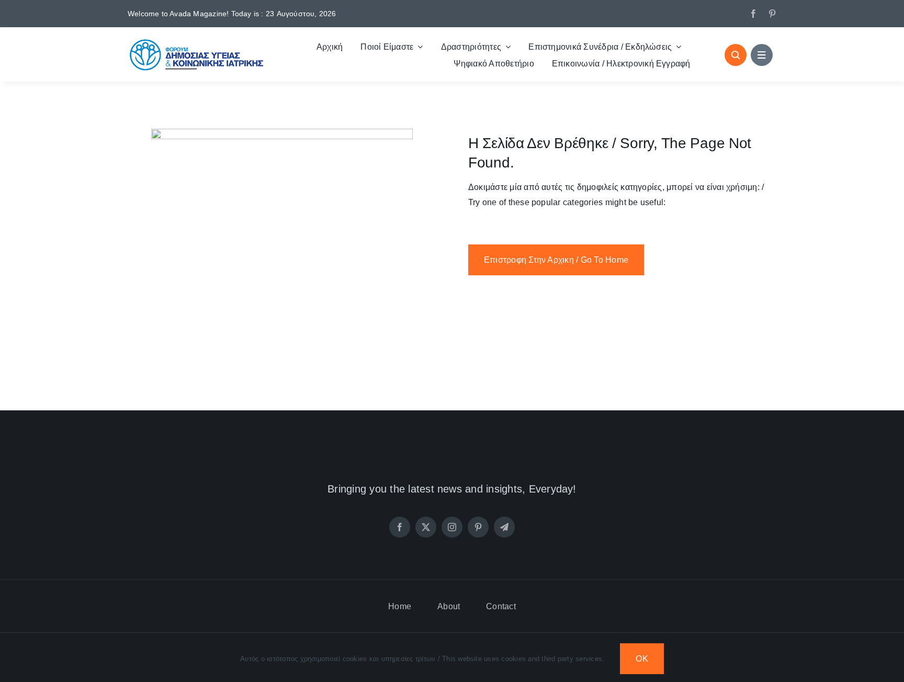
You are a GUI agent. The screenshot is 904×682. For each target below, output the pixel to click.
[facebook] (753, 13)
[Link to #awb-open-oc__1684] (762, 55)
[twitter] (425, 527)
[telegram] (504, 527)
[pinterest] (772, 13)
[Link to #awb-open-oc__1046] (736, 55)
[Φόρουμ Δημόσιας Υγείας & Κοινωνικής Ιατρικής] (197, 41)
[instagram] (452, 527)
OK (642, 658)
